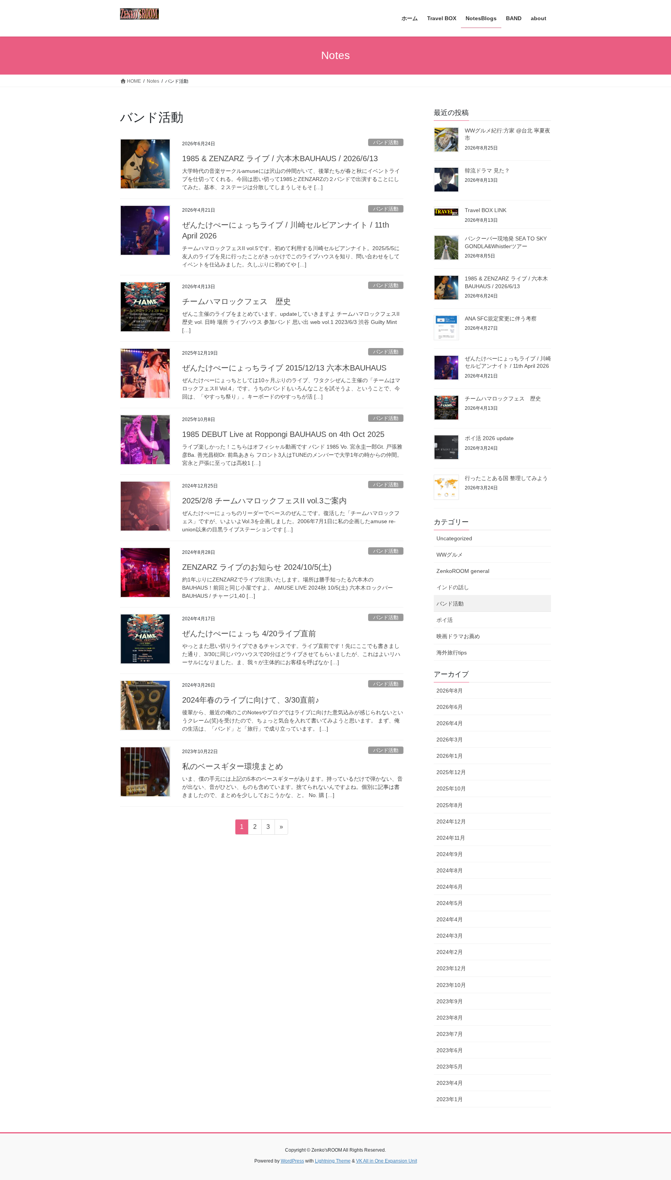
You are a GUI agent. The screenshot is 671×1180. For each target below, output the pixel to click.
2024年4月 (449, 919)
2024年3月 (449, 936)
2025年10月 (451, 788)
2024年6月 (449, 887)
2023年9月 (449, 1001)
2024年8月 (449, 870)
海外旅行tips (451, 652)
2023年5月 (449, 1066)
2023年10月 (451, 985)
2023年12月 (451, 968)
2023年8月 (449, 1018)
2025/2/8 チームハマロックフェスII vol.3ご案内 (264, 500)
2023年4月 (449, 1083)
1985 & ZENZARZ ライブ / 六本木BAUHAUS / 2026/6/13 (280, 158)
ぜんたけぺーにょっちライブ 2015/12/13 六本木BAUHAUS (284, 368)
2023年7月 (449, 1034)
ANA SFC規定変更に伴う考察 (501, 318)
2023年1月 (449, 1099)
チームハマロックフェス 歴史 (236, 301)
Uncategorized (454, 538)
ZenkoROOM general (462, 571)
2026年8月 (449, 690)
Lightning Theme (333, 1161)
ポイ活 (444, 620)
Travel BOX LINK (485, 210)
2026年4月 (449, 723)
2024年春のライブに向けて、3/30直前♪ (250, 700)
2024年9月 (449, 854)
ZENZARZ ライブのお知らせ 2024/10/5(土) (257, 567)
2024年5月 (449, 903)
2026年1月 (449, 756)
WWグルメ (449, 555)
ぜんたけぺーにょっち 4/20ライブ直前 (249, 633)
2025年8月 (449, 805)
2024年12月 (451, 821)
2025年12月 (451, 772)
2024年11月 (450, 838)
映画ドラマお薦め (458, 636)
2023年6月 (449, 1050)
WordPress (292, 1161)
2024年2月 (449, 952)
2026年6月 (449, 707)
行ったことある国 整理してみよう (506, 478)
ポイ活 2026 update (489, 438)
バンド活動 (385, 142)
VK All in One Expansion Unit (386, 1161)
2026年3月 (449, 739)
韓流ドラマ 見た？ (487, 170)
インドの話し (452, 587)
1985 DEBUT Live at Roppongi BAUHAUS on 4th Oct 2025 (283, 434)
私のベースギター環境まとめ (232, 766)
